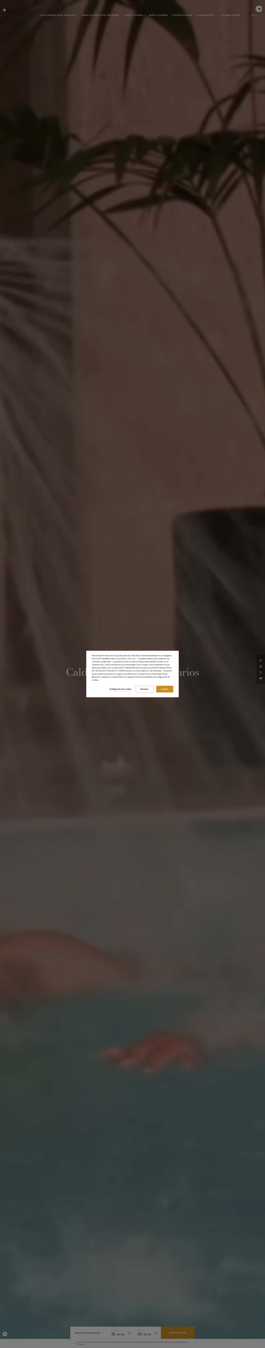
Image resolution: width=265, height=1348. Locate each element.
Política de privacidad (147, 661)
